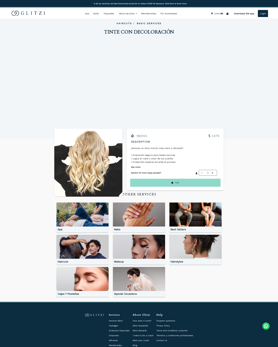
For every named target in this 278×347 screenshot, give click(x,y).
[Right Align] (213, 173)
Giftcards (113, 340)
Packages (113, 325)
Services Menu (116, 321)
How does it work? (142, 321)
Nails (96, 13)
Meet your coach (141, 340)
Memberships (148, 13)
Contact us (161, 340)
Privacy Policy (163, 325)
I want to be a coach (143, 335)
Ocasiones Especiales (119, 330)
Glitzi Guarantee (140, 325)
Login (263, 13)
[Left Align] (202, 173)
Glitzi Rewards (140, 330)
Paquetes (109, 13)
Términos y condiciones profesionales (174, 335)
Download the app (244, 13)
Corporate (114, 335)
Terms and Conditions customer (172, 330)
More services (127, 13)
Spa (87, 13)
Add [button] (176, 182)
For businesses (168, 13)
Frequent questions (165, 321)
